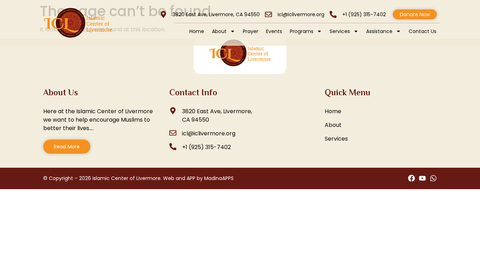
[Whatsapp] (433, 178)
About (219, 31)
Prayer (250, 31)
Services (340, 31)
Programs (301, 31)
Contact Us (422, 31)
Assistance (379, 31)
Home (196, 31)
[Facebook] (411, 178)
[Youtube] (422, 178)
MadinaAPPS (219, 178)
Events (274, 31)
